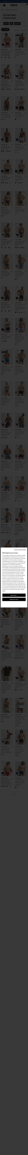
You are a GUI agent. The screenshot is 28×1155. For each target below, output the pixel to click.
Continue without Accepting (20, 549)
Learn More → (14, 595)
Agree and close (14, 599)
